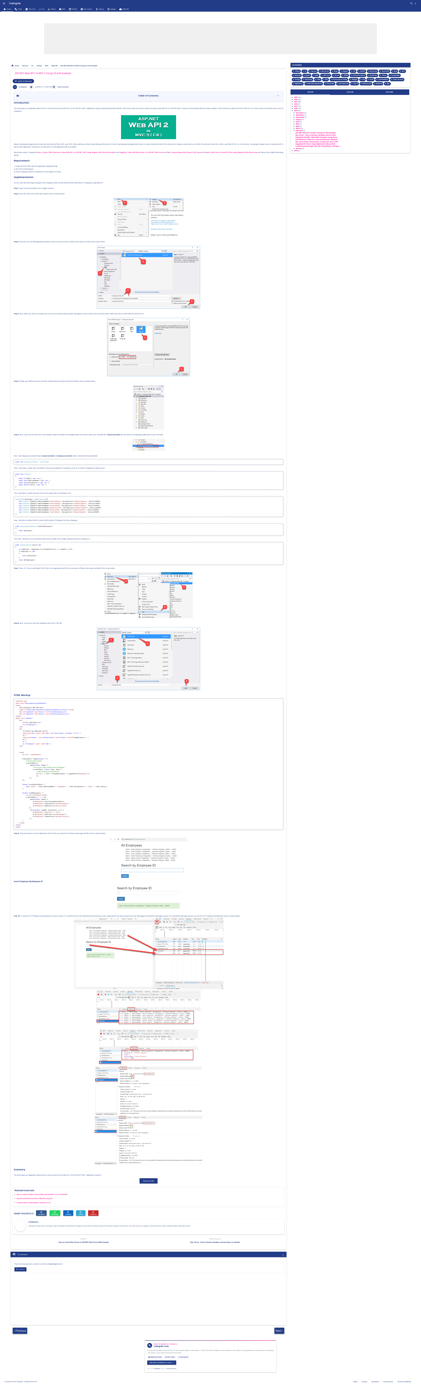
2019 (296, 110)
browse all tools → (171, 1368)
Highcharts (299, 84)
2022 (296, 104)
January (299, 148)
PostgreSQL (395, 75)
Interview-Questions (314, 84)
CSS (363, 79)
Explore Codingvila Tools (161, 1363)
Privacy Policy (388, 1382)
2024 (296, 99)
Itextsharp (308, 79)
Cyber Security (398, 79)
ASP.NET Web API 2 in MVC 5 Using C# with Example (315, 133)
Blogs (336, 71)
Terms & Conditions (404, 1382)
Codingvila (33, 1222)
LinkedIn (68, 1213)
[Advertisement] (210, 39)
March (298, 128)
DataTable (385, 71)
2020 (296, 108)
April (298, 126)
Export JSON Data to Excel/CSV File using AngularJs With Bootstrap (231, 152)
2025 (296, 97)
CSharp (297, 71)
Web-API (298, 75)
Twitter (80, 1213)
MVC (403, 71)
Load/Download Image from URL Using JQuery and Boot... (318, 146)
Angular (345, 71)
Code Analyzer (383, 79)
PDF (326, 79)
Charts (384, 75)
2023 (296, 102)
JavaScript (373, 75)
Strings (297, 79)
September (300, 117)
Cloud (371, 79)
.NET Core (326, 75)
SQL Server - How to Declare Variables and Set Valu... (316, 135)
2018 (296, 151)
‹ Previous (20, 1330)
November (300, 115)
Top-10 (355, 84)
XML (388, 84)
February (299, 130)
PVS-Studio (330, 84)
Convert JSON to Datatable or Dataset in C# (34, 1203)
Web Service (367, 84)
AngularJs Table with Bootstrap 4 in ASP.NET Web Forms (141, 152)
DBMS (346, 75)
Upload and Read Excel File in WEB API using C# (34, 1198)
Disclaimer (375, 1382)
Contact (364, 1382)
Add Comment (63, 87)
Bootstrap (373, 71)
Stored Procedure (359, 75)
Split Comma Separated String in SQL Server (184, 152)
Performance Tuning (340, 79)
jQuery (307, 75)
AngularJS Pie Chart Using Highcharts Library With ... (316, 144)
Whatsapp (54, 1213)
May (298, 124)
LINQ (318, 79)
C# (305, 71)
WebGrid (379, 84)
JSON (316, 75)
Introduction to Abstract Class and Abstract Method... (316, 139)
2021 (296, 106)
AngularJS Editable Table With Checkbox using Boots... (316, 137)
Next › (279, 1330)
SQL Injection (343, 84)
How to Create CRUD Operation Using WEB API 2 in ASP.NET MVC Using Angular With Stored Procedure (76, 152)
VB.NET (362, 71)
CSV (354, 71)
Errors (337, 75)
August (299, 119)
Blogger (354, 79)
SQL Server (325, 71)
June (298, 122)
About (355, 1382)
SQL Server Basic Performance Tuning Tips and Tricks (316, 142)
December (300, 113)
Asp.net (314, 71)
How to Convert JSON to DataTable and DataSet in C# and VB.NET (42, 1194)
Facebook (41, 1213)
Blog (395, 71)
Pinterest (93, 1213)
